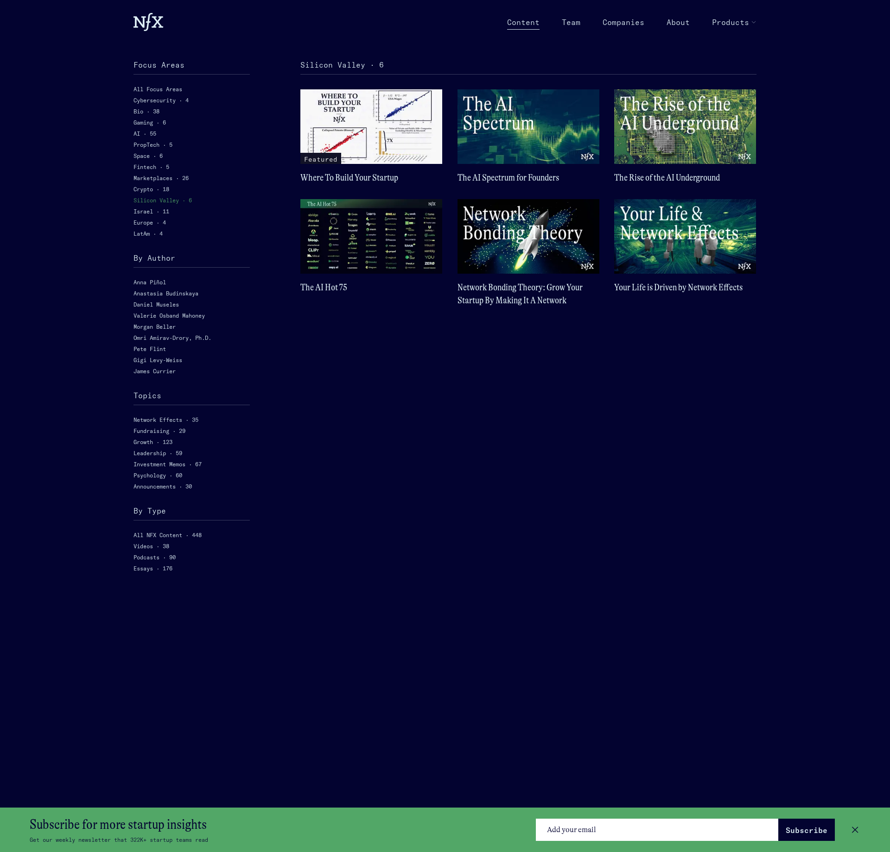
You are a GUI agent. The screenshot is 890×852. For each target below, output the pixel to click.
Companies (623, 22)
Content (523, 22)
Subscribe (806, 830)
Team (571, 22)
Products (730, 22)
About (678, 22)
